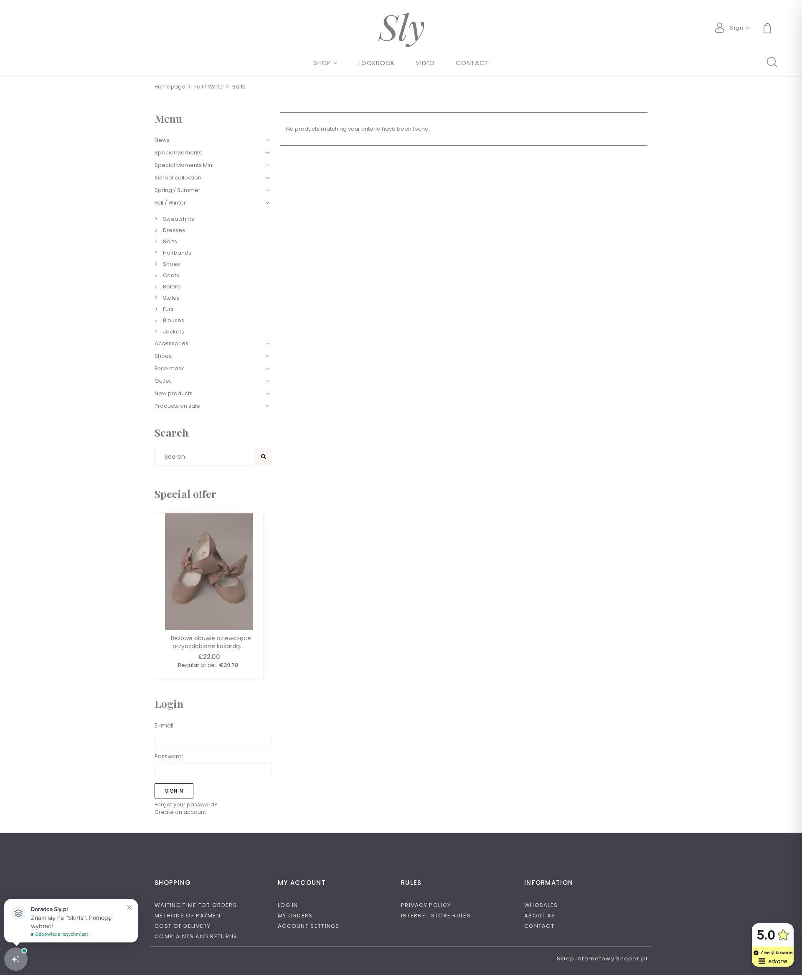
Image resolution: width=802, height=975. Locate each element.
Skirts (170, 241)
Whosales (541, 905)
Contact (539, 926)
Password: (169, 756)
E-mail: (165, 725)
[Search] (263, 456)
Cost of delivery (183, 926)
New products (174, 393)
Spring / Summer (177, 190)
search (771, 61)
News (162, 140)
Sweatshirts (178, 219)
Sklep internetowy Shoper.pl (602, 958)
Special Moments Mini (184, 165)
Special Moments (178, 153)
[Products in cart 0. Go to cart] (777, 29)
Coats (171, 275)
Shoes (171, 264)
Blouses (173, 320)
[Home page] (401, 30)
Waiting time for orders (196, 905)
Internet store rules (436, 915)
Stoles (171, 298)
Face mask (169, 368)
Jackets (173, 332)
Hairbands (177, 253)
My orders (295, 915)
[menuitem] (325, 62)
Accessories (171, 343)
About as (539, 915)
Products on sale (177, 406)
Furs (168, 309)
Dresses (174, 230)
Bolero (172, 286)
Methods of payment (189, 915)
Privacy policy (426, 905)
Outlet (163, 381)
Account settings (309, 926)
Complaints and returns (196, 936)
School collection (178, 178)
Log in (288, 905)
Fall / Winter (170, 203)
